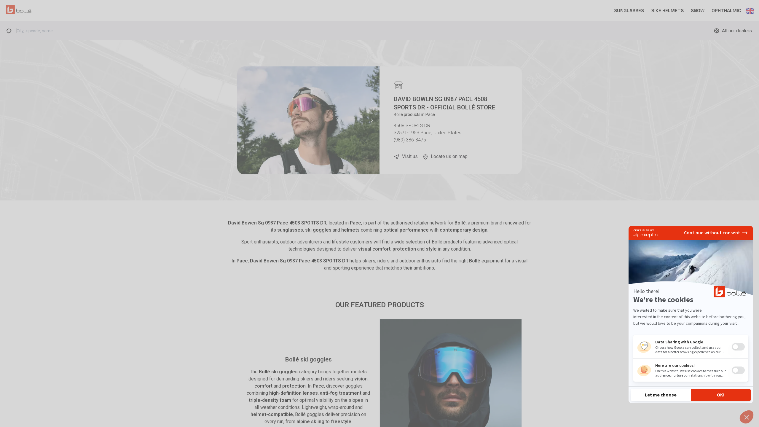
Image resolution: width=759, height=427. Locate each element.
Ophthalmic (726, 10)
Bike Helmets (667, 10)
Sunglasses (629, 10)
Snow (697, 10)
